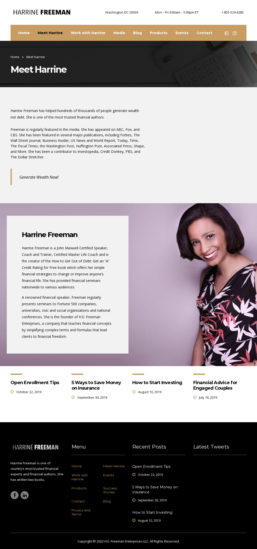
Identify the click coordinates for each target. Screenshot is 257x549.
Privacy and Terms (81, 512)
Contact (204, 33)
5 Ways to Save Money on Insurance (96, 385)
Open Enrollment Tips (35, 382)
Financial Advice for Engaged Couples (215, 385)
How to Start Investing (157, 382)
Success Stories (110, 490)
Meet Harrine (50, 33)
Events (181, 33)
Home (24, 33)
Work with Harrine (88, 33)
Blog (137, 33)
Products (158, 33)
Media (119, 33)
